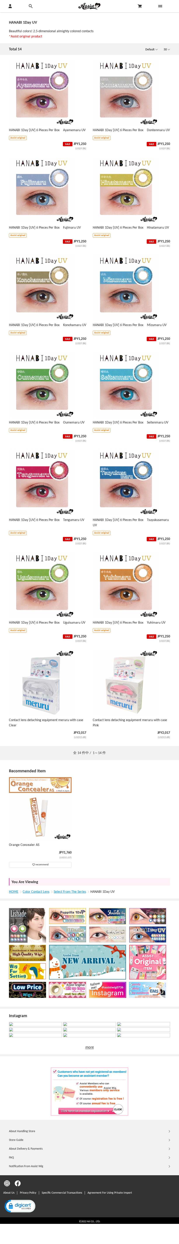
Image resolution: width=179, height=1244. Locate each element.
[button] (19, 1206)
